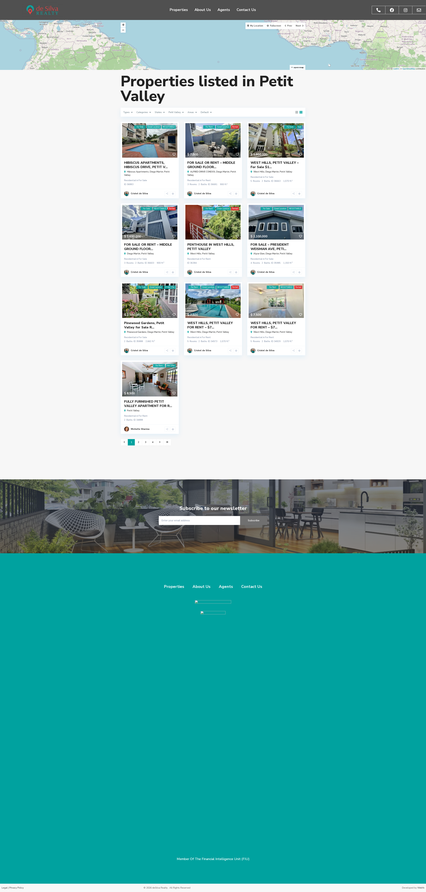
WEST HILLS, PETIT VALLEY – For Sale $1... (275, 164)
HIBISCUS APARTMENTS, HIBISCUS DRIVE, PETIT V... (146, 164)
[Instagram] (405, 10)
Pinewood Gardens (136, 332)
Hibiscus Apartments (138, 171)
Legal (4, 887)
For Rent (206, 180)
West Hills (258, 171)
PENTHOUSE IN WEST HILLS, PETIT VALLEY (210, 246)
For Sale (143, 180)
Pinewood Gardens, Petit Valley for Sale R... (144, 325)
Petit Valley (286, 171)
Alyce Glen (259, 253)
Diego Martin (156, 171)
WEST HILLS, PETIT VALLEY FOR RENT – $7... (210, 325)
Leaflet (396, 68)
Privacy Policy (16, 887)
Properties (179, 9)
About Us (203, 9)
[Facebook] (392, 10)
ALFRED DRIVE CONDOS (202, 171)
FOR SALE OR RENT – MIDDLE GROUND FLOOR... (211, 164)
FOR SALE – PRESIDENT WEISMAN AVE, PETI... (270, 246)
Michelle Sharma (140, 429)
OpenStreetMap (408, 68)
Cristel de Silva (139, 193)
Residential (130, 180)
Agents (223, 9)
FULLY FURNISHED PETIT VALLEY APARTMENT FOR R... (148, 403)
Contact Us (246, 9)
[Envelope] (419, 10)
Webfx (420, 887)
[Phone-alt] (378, 10)
